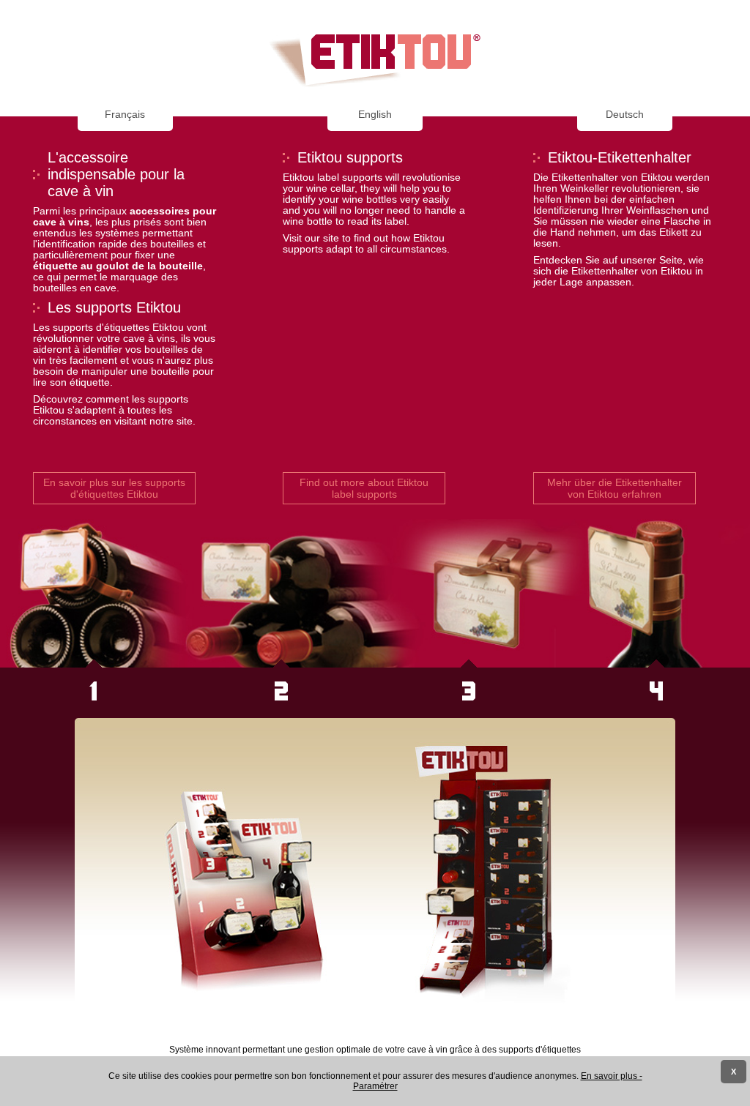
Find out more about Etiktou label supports (364, 488)
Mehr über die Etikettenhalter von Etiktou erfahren (614, 488)
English (375, 114)
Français (125, 114)
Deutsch (625, 114)
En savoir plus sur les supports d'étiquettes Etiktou (114, 488)
